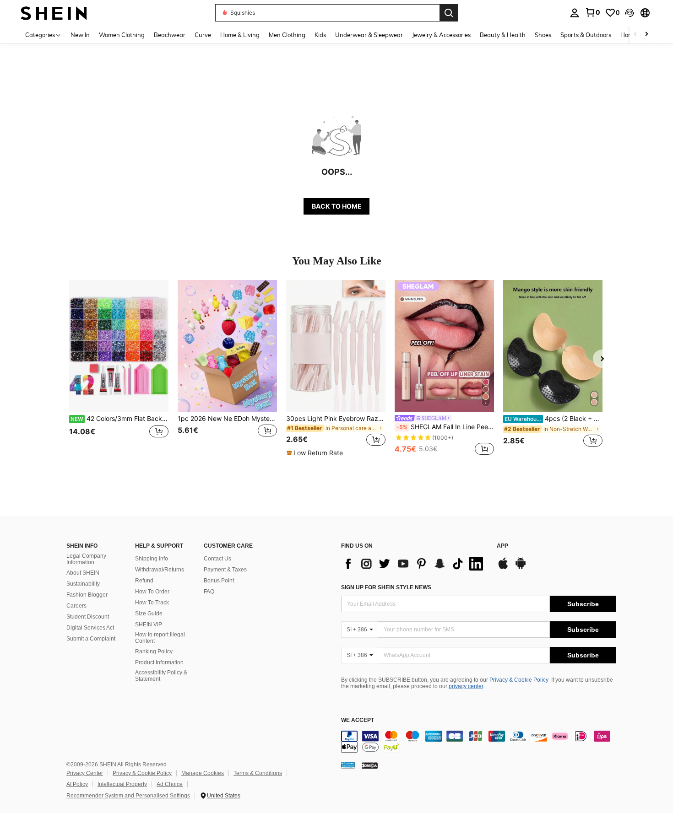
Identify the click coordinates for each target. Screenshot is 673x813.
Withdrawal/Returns (159, 569)
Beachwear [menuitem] (169, 34)
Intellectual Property (122, 784)
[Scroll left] (635, 34)
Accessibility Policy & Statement (161, 675)
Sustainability (83, 584)
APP (502, 546)
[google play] (520, 568)
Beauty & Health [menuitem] (503, 34)
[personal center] (574, 12)
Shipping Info (151, 558)
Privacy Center (84, 773)
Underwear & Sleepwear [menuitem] (369, 34)
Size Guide (149, 613)
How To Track (152, 602)
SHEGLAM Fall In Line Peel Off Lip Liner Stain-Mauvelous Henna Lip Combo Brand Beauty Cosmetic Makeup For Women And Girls (445, 427)
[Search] (449, 13)
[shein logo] (54, 12)
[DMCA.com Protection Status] (370, 764)
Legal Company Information (86, 559)
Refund (144, 580)
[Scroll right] (646, 34)
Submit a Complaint (90, 638)
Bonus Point (219, 580)
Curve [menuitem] (203, 34)
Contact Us (217, 558)
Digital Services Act (90, 628)
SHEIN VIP (148, 624)
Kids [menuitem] (320, 34)
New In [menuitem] (80, 34)
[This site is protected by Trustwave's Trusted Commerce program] (348, 764)
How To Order (152, 591)
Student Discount (87, 617)
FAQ (209, 591)
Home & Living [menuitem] (240, 34)
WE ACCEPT (357, 720)
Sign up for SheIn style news (386, 587)
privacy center (466, 686)
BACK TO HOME (337, 206)
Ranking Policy (154, 651)
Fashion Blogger (87, 595)
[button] (629, 12)
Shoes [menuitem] (543, 34)
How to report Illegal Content (160, 637)
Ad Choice (170, 784)
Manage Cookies (202, 773)
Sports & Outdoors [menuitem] (585, 34)
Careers (76, 606)
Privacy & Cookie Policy (518, 680)
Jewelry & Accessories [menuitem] (441, 34)
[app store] (503, 568)
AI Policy (77, 784)
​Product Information (159, 662)
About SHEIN (82, 573)
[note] (316, 453)
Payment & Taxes (225, 569)
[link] (592, 12)
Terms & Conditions (257, 773)
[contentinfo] (478, 742)
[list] (414, 564)
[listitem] (118, 368)
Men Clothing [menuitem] (287, 34)
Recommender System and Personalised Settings (128, 795)
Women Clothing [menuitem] (122, 34)
